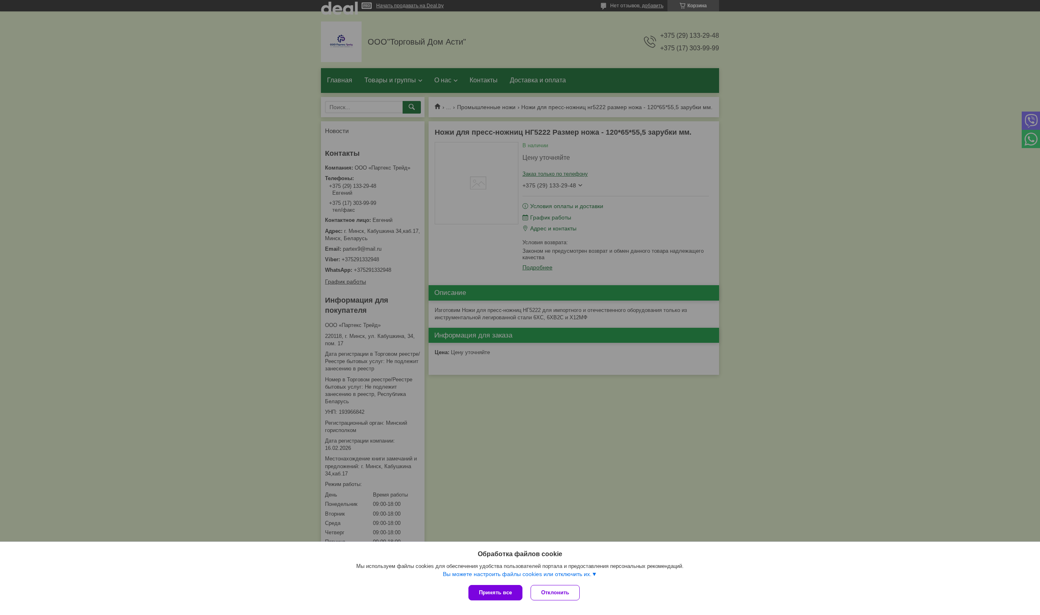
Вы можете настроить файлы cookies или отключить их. (517, 574)
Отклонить (555, 592)
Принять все (495, 592)
